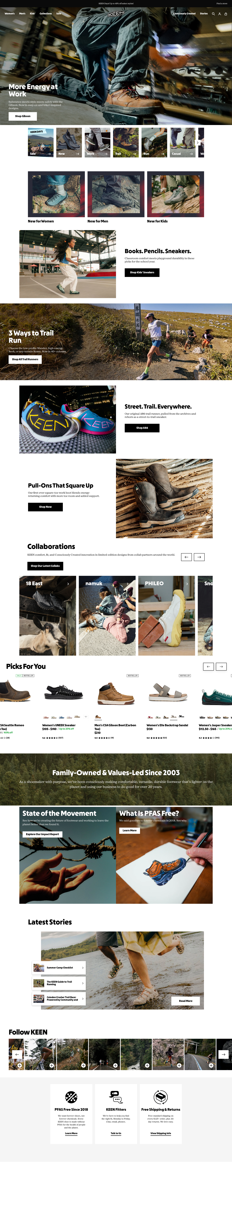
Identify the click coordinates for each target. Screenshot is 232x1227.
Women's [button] (10, 14)
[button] (225, 14)
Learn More (130, 830)
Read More (185, 1001)
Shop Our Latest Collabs (45, 566)
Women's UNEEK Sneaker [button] (59, 725)
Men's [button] (22, 14)
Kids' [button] (32, 14)
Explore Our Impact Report (42, 834)
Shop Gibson (22, 116)
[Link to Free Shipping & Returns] (161, 1114)
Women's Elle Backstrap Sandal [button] (167, 725)
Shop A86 (142, 428)
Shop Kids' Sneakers (142, 272)
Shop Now (45, 507)
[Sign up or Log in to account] (219, 14)
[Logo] (116, 13)
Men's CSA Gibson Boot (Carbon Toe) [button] (115, 727)
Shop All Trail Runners (25, 359)
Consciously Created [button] (184, 14)
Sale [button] (58, 14)
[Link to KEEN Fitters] (116, 1114)
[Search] (213, 14)
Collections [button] (46, 14)
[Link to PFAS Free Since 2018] (71, 1114)
